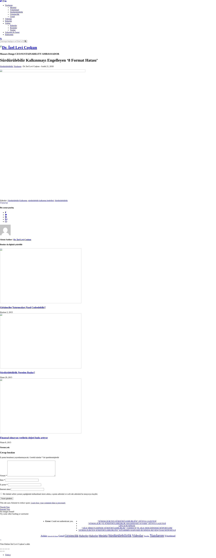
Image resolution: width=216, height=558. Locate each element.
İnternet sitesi (5, 489)
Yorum (3, 476)
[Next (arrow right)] (3, 551)
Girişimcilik (14, 14)
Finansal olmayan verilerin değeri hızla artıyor (24, 437)
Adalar (7, 23)
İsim (2, 480)
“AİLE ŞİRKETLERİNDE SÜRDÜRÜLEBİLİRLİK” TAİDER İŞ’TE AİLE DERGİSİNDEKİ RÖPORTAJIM (127, 528)
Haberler (8, 21)
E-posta (4, 485)
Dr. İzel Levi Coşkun (22, 240)
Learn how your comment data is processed (48, 503)
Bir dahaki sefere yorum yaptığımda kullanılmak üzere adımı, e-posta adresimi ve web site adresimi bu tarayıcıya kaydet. (50, 494)
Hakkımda (9, 34)
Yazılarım (8, 5)
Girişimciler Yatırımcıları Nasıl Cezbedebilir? (23, 307)
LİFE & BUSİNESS (127, 526)
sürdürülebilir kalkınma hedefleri (41, 200)
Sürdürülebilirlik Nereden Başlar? (17, 372)
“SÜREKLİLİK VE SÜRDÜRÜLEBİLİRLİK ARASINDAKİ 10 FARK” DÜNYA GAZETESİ (127, 523)
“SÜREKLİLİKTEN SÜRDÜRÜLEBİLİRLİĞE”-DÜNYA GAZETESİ (127, 521)
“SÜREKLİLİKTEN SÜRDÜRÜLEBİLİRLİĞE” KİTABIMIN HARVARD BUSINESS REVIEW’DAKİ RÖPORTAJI (127, 530)
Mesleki (13, 7)
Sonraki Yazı (5, 509)
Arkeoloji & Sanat (12, 32)
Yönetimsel (14, 10)
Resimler (13, 28)
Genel (12, 16)
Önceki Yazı (5, 507)
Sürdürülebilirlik (16, 12)
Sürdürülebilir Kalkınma (17, 200)
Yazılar (13, 30)
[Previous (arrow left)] (1, 551)
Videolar (8, 19)
